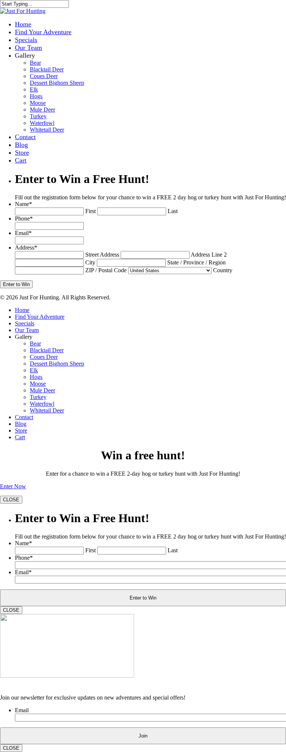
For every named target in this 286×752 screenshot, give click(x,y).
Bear (35, 63)
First (90, 211)
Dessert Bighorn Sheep (57, 83)
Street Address (102, 254)
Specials (26, 40)
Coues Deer (44, 76)
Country (222, 270)
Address (26, 247)
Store (22, 152)
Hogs (36, 96)
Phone (24, 218)
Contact (25, 137)
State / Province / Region (196, 262)
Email (23, 233)
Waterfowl (42, 123)
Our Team (28, 47)
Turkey (38, 116)
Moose (38, 103)
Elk (34, 89)
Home (23, 24)
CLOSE (11, 499)
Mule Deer (42, 109)
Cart (20, 160)
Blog (21, 144)
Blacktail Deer (47, 69)
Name (23, 204)
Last (173, 211)
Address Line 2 (209, 254)
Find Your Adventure (43, 32)
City (90, 262)
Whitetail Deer (47, 129)
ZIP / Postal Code (106, 270)
